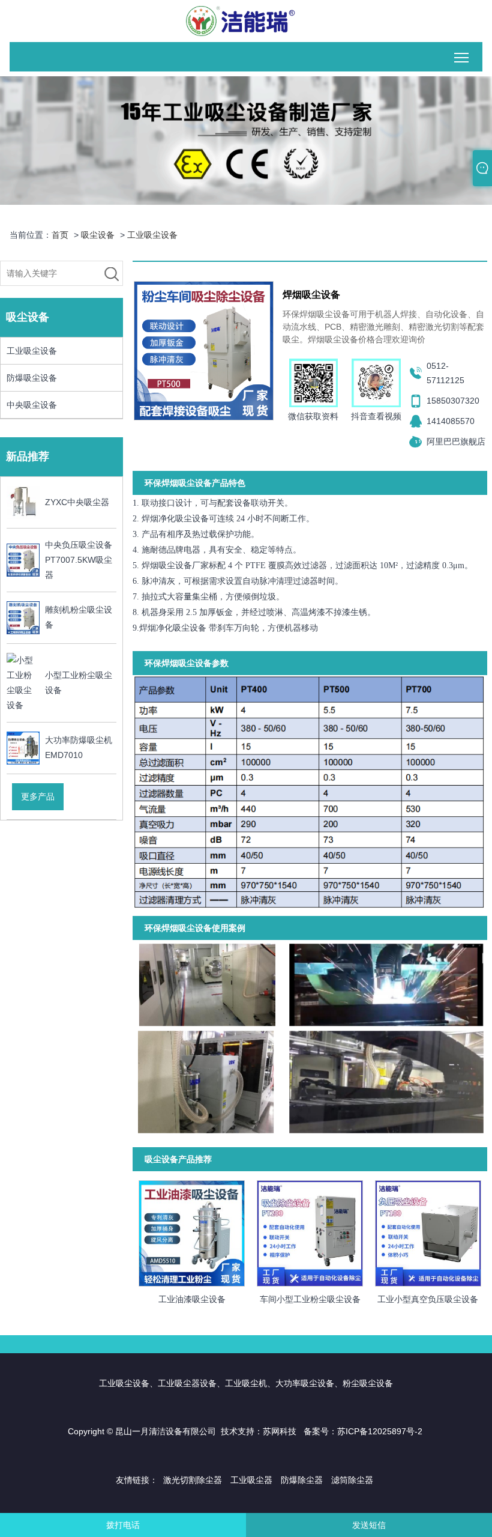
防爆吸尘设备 (32, 378)
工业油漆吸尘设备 (192, 1299)
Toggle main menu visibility (461, 56)
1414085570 (451, 421)
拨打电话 (123, 1525)
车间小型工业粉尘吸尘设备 (310, 1299)
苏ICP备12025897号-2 (379, 1431)
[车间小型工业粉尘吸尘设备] (310, 1231)
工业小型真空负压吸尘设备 (427, 1299)
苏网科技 (279, 1431)
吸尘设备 (98, 235)
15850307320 (453, 400)
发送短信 (369, 1525)
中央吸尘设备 (32, 405)
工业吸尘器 (251, 1480)
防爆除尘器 (302, 1480)
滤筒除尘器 (352, 1480)
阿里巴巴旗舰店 (456, 441)
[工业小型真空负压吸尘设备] (428, 1231)
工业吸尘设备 (152, 235)
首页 (60, 235)
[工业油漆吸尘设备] (192, 1231)
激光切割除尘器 (192, 1480)
